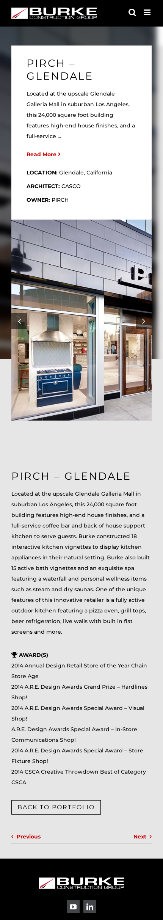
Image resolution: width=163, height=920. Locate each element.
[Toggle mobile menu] (148, 12)
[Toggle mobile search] (132, 12)
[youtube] (73, 906)
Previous (29, 836)
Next (139, 836)
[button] (19, 321)
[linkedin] (89, 906)
